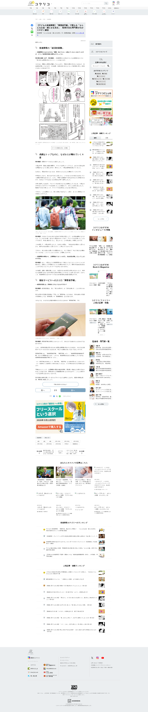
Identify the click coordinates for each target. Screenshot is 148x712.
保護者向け (116, 8)
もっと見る (101, 219)
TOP (36, 19)
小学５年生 (49, 444)
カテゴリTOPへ (60, 452)
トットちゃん (102, 76)
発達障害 (49, 19)
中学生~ (110, 8)
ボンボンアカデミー (65, 657)
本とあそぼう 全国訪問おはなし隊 (68, 665)
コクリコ (101, 334)
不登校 (105, 73)
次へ (73, 390)
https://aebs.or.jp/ (74, 696)
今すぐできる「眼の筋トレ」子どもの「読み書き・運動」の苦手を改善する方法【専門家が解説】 (72, 452)
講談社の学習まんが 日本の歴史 (67, 663)
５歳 (44, 441)
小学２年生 (66, 441)
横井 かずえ (38, 42)
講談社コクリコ (93, 322)
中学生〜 (67, 444)
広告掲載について (95, 665)
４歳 (38, 441)
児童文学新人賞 (102, 84)
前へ (43, 390)
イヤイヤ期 (107, 79)
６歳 (50, 441)
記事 (40, 19)
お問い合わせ (94, 663)
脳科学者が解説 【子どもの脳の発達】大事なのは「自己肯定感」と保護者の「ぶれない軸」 (48, 452)
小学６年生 (58, 444)
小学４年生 (39, 444)
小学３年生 (76, 441)
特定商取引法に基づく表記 (97, 667)
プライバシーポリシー (106, 665)
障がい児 (47, 437)
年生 (73, 8)
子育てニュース (97, 79)
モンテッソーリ (102, 81)
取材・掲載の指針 (109, 667)
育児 (44, 19)
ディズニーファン (64, 660)
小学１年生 (57, 441)
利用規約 (101, 663)
